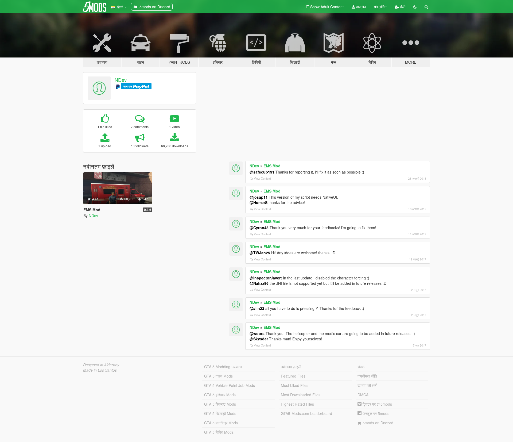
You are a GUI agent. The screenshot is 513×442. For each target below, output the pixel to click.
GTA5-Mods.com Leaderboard (306, 413)
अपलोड (360, 6)
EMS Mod (272, 165)
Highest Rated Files (297, 404)
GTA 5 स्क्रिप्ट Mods (220, 404)
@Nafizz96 (259, 283)
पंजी (402, 6)
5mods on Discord (377, 422)
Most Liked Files (294, 385)
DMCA (362, 394)
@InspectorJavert (266, 277)
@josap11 (259, 197)
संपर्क (360, 366)
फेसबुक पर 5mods (375, 413)
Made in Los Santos (100, 370)
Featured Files (293, 376)
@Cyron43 (259, 227)
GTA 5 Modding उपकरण (223, 366)
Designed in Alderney (101, 364)
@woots (257, 333)
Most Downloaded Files (300, 394)
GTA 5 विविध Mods (219, 432)
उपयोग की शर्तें (366, 385)
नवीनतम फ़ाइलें (291, 366)
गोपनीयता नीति (367, 376)
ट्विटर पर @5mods (377, 404)
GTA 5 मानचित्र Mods (221, 422)
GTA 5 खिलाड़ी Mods (220, 413)
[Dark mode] (415, 6)
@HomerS (258, 202)
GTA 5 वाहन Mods (218, 376)
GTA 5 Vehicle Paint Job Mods (229, 385)
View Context (262, 178)
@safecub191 (262, 172)
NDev (121, 79)
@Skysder (259, 338)
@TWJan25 (260, 252)
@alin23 (257, 308)
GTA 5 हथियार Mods (220, 394)
